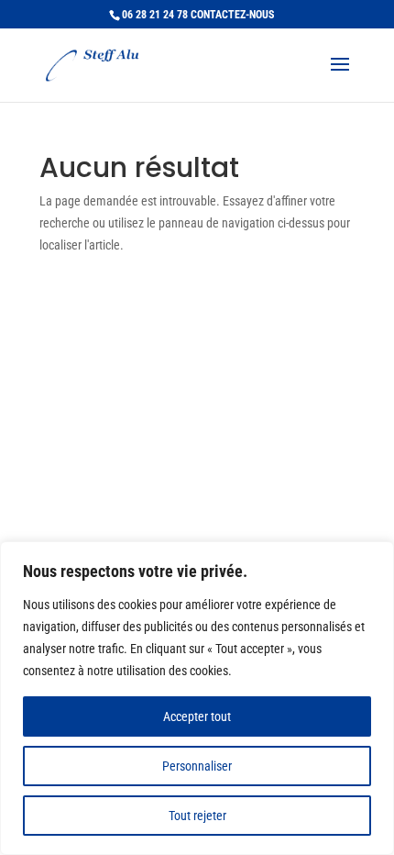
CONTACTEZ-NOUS (232, 14)
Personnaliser (197, 766)
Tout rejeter (197, 815)
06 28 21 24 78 (155, 14)
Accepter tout (197, 716)
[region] (197, 698)
